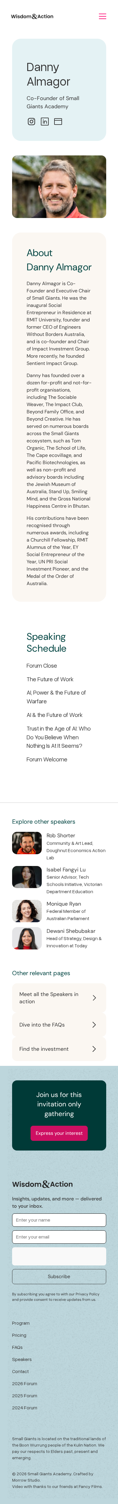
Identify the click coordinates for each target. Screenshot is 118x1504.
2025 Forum (24, 1395)
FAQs (17, 1347)
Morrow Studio (26, 1480)
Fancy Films (90, 1486)
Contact (20, 1371)
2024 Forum (24, 1408)
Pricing (19, 1335)
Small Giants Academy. (50, 1473)
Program (21, 1323)
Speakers (22, 1359)
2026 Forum (24, 1383)
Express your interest (59, 1133)
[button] (102, 16)
